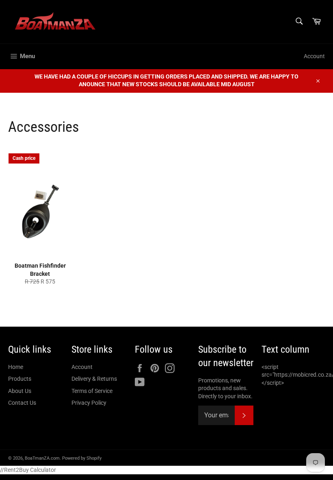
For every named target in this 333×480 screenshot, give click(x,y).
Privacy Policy (88, 402)
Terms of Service (91, 391)
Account (314, 56)
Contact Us (22, 402)
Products (19, 378)
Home (15, 367)
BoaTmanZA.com (42, 458)
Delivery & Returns (94, 378)
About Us (19, 391)
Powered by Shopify (82, 458)
